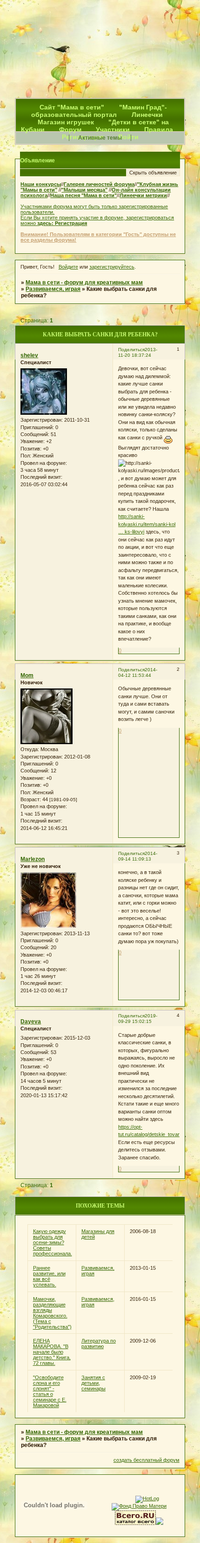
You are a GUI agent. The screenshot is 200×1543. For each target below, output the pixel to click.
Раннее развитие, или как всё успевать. (49, 1276)
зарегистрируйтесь (111, 267)
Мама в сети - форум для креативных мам (84, 282)
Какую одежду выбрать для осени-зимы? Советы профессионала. (52, 1242)
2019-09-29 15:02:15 (137, 1018)
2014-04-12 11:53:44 (137, 672)
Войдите (68, 267)
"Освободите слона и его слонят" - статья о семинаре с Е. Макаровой (50, 1391)
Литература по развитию (98, 1343)
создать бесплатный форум (146, 1460)
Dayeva (30, 1021)
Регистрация (71, 223)
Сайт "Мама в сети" (73, 107)
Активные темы (100, 138)
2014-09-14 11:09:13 (137, 856)
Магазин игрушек (66, 122)
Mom (26, 675)
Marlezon (32, 859)
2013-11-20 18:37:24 (137, 352)
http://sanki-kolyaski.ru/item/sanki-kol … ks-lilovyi (146, 524)
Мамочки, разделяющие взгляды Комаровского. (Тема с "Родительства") (52, 1313)
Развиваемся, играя (53, 289)
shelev (29, 355)
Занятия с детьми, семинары (93, 1383)
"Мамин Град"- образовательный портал (99, 110)
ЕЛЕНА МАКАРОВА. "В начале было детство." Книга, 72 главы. (52, 1352)
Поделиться (131, 349)
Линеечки (147, 114)
